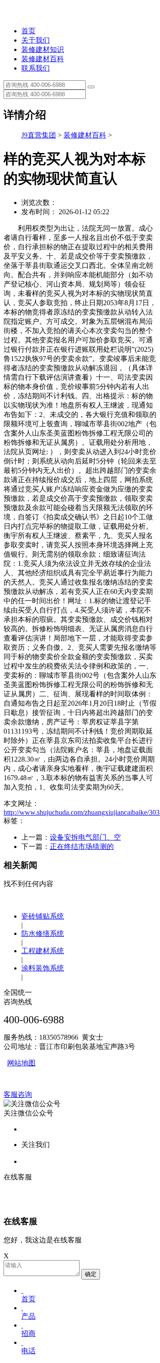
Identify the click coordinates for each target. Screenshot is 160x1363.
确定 (90, 1274)
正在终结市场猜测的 (82, 846)
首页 (28, 31)
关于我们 (35, 40)
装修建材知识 (42, 49)
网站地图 (21, 1063)
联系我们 (35, 68)
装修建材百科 (42, 59)
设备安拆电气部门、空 (85, 837)
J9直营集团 (38, 135)
